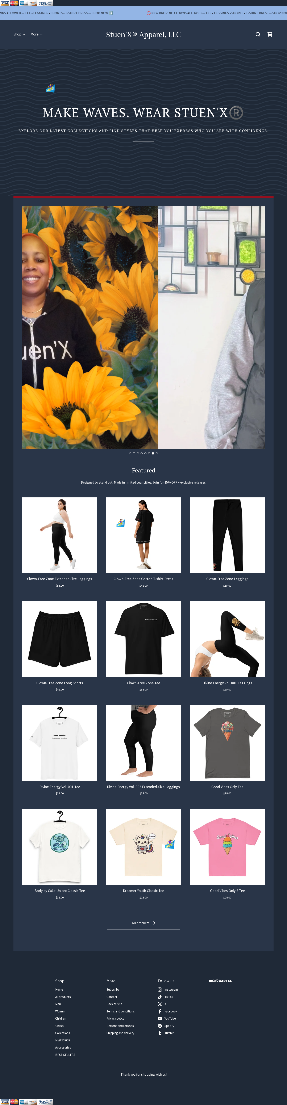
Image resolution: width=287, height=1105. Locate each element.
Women (60, 1011)
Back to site (114, 1004)
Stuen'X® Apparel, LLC (143, 34)
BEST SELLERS (65, 1055)
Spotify (169, 1026)
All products (140, 923)
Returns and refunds (120, 1026)
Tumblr (169, 1033)
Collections (62, 1033)
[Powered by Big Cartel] (220, 981)
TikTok (169, 997)
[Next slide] (258, 328)
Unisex (59, 1026)
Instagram (171, 989)
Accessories (63, 1047)
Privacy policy (115, 1018)
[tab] (130, 453)
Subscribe (113, 989)
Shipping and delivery (120, 1033)
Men (58, 1004)
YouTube (170, 1018)
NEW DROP (62, 1040)
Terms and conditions (121, 1011)
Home (59, 989)
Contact (112, 997)
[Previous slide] (28, 328)
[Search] (258, 34)
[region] (143, 13)
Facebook (171, 1011)
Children (60, 1018)
